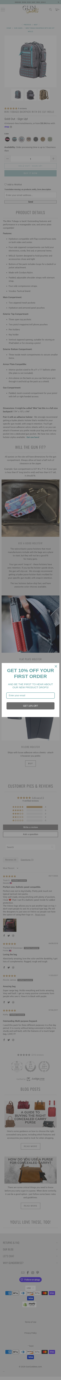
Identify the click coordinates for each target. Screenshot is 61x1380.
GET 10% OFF (30, 706)
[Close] (55, 666)
